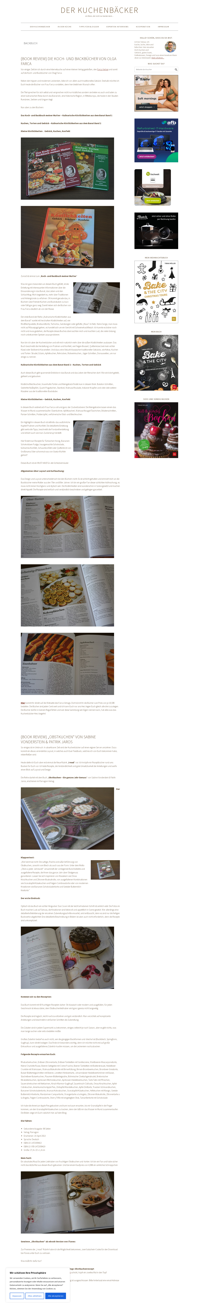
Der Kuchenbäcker (100, 10)
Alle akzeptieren (55, 1296)
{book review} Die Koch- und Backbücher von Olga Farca (68, 61)
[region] (38, 1285)
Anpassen (17, 1296)
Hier (23, 703)
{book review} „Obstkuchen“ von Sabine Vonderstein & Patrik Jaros (58, 739)
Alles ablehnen (35, 1296)
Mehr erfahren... (158, 57)
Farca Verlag (102, 69)
